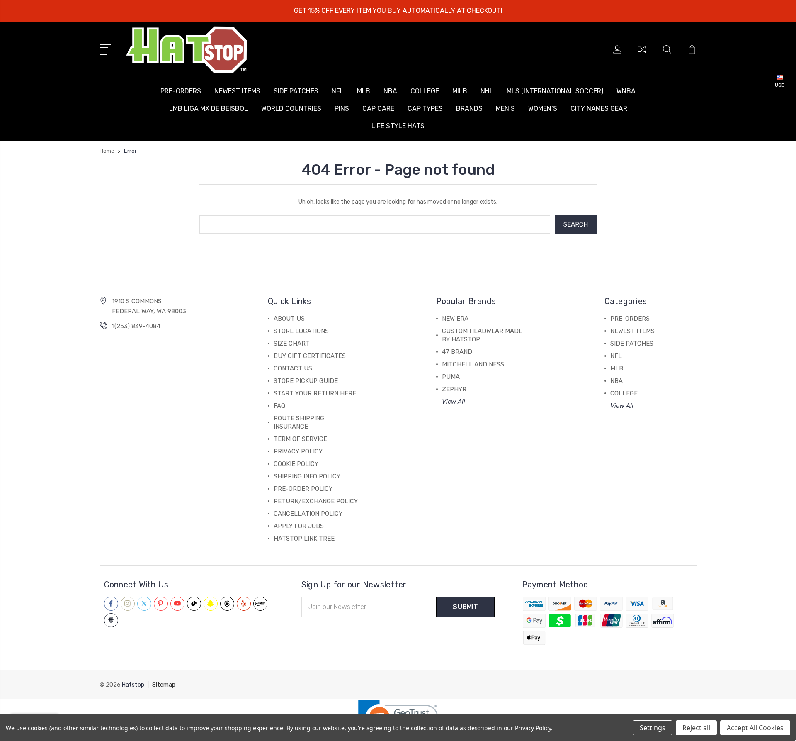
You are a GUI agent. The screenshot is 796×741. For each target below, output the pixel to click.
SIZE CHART (292, 343)
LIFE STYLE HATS (398, 126)
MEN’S (505, 108)
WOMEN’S (542, 108)
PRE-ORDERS (180, 91)
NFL (338, 91)
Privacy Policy (533, 728)
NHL (487, 91)
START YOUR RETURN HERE (315, 393)
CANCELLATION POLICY (308, 513)
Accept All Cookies (755, 727)
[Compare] (642, 54)
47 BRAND (457, 352)
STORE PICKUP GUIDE (306, 381)
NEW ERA (455, 318)
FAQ (279, 406)
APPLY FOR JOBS (299, 526)
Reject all (696, 727)
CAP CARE (378, 108)
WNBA (626, 91)
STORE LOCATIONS (301, 331)
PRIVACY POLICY (298, 451)
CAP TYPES (425, 108)
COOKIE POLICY (296, 464)
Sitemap (163, 684)
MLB (363, 91)
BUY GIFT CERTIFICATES (310, 356)
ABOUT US (289, 318)
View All (453, 401)
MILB (459, 91)
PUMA (451, 376)
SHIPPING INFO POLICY (307, 476)
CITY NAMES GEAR (598, 108)
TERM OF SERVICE (300, 439)
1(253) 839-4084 (136, 326)
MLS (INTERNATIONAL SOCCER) (555, 91)
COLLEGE (424, 91)
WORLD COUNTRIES (291, 108)
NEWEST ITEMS (237, 91)
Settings (652, 727)
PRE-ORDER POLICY (303, 488)
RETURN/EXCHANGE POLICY (316, 501)
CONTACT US (293, 368)
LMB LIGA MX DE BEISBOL (208, 108)
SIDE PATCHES (296, 91)
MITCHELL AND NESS (473, 364)
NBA (390, 91)
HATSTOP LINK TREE (304, 538)
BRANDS (469, 108)
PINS (342, 108)
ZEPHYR (454, 389)
